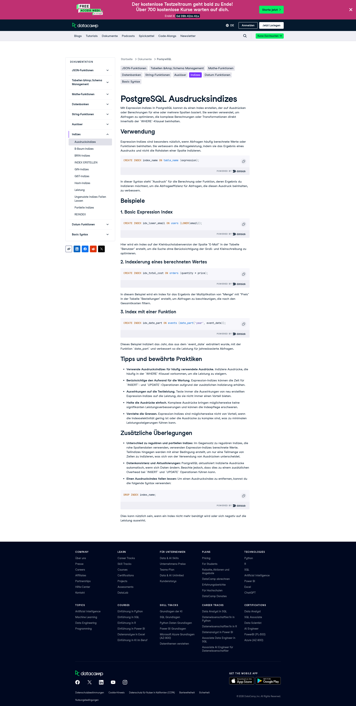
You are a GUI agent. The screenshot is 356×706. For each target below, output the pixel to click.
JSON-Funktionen (134, 68)
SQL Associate (253, 617)
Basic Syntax (131, 81)
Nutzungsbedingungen (87, 700)
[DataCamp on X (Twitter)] (89, 682)
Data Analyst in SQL (214, 611)
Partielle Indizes (84, 207)
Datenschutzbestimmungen (89, 692)
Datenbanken (131, 75)
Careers (80, 569)
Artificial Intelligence (257, 575)
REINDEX (80, 214)
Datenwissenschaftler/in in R (219, 626)
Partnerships (83, 581)
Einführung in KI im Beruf (132, 640)
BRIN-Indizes (82, 155)
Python (248, 558)
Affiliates (80, 575)
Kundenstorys (168, 581)
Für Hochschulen (212, 590)
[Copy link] (68, 249)
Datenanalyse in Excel (131, 634)
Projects (122, 581)
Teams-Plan (167, 569)
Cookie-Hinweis (116, 692)
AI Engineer (251, 628)
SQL (246, 569)
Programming (83, 628)
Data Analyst (252, 611)
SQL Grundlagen (170, 617)
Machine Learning (86, 617)
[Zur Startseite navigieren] (85, 25)
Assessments (126, 586)
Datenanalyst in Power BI (217, 632)
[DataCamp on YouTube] (113, 682)
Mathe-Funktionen (220, 68)
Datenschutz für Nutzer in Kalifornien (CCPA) (152, 692)
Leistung (80, 189)
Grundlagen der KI (171, 611)
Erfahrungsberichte (214, 584)
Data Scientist (252, 622)
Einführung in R (127, 622)
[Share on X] (101, 249)
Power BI (249, 581)
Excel (247, 586)
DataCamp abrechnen (216, 578)
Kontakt (80, 592)
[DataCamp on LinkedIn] (101, 682)
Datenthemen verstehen (174, 643)
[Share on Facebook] (85, 249)
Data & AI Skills (169, 558)
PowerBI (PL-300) (255, 634)
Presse (79, 563)
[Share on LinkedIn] (77, 249)
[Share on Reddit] (93, 249)
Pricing (206, 558)
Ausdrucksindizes (85, 141)
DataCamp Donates (214, 596)
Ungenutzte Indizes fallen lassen (90, 198)
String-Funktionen (157, 75)
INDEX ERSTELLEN (86, 162)
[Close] (351, 10)
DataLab (123, 592)
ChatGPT (250, 592)
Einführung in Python (130, 611)
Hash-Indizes (82, 183)
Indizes (195, 75)
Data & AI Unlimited (172, 575)
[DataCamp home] (101, 673)
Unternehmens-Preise (173, 563)
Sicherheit (204, 692)
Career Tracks (126, 558)
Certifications (126, 575)
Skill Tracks (124, 563)
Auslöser (180, 75)
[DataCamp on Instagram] (125, 682)
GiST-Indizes (82, 176)
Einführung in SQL (128, 617)
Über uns (80, 558)
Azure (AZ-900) (253, 640)
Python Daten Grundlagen (176, 622)
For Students (209, 563)
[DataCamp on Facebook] (77, 682)
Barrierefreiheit (187, 692)
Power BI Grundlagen (173, 628)
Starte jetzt (270, 10)
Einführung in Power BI (131, 628)
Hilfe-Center (82, 586)
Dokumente (145, 59)
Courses (123, 569)
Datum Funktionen (217, 75)
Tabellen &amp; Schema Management (177, 68)
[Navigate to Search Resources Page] (245, 36)
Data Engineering (86, 622)
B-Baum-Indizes (84, 148)
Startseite (127, 59)
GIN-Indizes (82, 169)
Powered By (225, 171)
